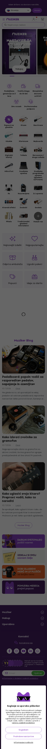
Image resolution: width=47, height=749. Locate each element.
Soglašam (23, 729)
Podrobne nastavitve (23, 736)
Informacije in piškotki (23, 742)
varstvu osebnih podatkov (23, 722)
